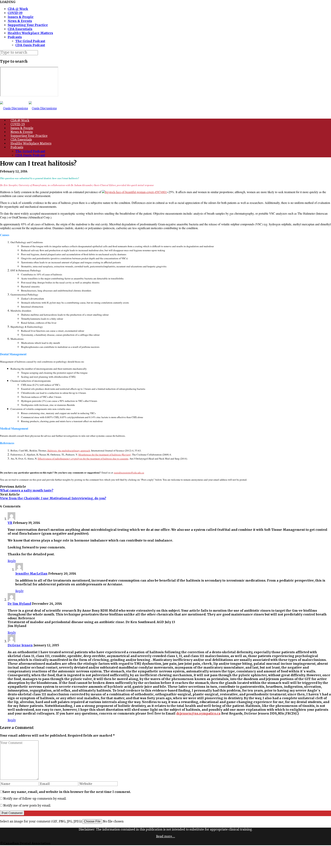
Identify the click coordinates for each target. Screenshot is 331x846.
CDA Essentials (20, 29)
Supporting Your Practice (28, 25)
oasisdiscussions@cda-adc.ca (129, 472)
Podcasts (15, 37)
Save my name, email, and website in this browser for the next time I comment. (66, 792)
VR (10, 523)
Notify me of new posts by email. (27, 805)
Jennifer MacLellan (31, 573)
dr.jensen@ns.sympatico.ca (198, 713)
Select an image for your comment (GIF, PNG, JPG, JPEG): (41, 821)
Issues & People (21, 17)
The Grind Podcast (30, 41)
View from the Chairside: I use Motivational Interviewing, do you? (53, 498)
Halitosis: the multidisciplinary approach (68, 450)
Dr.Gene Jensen (20, 645)
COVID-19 (15, 13)
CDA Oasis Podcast (30, 45)
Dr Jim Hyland (19, 604)
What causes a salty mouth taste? (26, 490)
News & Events (20, 21)
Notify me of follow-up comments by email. (34, 798)
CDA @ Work (18, 9)
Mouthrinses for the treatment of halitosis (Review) (104, 454)
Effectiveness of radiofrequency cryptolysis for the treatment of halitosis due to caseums (83, 458)
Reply (12, 561)
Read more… (165, 836)
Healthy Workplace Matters (30, 33)
